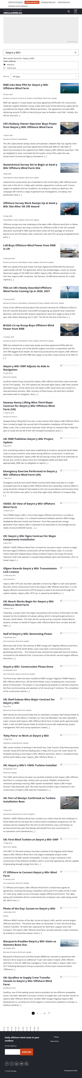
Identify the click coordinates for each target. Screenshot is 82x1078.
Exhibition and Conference (18, 6)
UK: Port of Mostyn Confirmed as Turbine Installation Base (29, 799)
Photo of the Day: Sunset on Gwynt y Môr (29, 908)
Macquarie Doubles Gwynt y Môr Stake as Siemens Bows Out (29, 943)
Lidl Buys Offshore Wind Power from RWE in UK (29, 247)
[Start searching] (75, 52)
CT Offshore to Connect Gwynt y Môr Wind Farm (30, 873)
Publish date (11, 68)
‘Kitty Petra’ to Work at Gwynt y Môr (26, 735)
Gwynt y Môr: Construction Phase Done (28, 666)
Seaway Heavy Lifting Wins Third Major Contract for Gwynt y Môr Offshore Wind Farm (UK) (29, 406)
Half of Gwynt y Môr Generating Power (27, 634)
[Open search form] (68, 11)
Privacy (56, 1037)
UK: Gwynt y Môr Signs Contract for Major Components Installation (29, 537)
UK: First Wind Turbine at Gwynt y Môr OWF (30, 839)
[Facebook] (7, 1064)
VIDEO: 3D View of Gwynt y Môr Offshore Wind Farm (29, 505)
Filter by (6, 76)
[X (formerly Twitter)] (12, 1064)
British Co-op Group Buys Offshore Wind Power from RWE (28, 327)
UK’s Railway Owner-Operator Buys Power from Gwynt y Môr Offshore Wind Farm (30, 125)
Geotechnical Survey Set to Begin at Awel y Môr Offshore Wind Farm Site (30, 166)
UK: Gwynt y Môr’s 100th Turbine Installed (30, 765)
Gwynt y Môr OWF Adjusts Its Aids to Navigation (26, 367)
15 (45, 1013)
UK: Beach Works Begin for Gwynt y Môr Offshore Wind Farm (28, 603)
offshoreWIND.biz (32, 2)
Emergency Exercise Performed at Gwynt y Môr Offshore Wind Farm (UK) (30, 472)
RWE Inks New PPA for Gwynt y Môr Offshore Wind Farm (25, 86)
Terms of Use (54, 1041)
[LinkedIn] (17, 1064)
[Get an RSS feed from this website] (26, 1064)
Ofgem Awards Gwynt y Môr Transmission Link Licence (30, 570)
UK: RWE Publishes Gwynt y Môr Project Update (28, 440)
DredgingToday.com (48, 2)
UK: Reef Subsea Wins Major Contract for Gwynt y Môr (29, 701)
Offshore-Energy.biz (16, 2)
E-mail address (11, 1046)
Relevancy (10, 65)
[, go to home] (12, 11)
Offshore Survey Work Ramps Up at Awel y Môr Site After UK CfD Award (30, 204)
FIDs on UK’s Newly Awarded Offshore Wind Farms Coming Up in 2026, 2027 (27, 289)
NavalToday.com (64, 2)
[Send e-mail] (22, 1064)
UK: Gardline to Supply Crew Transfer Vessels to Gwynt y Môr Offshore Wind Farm (27, 981)
